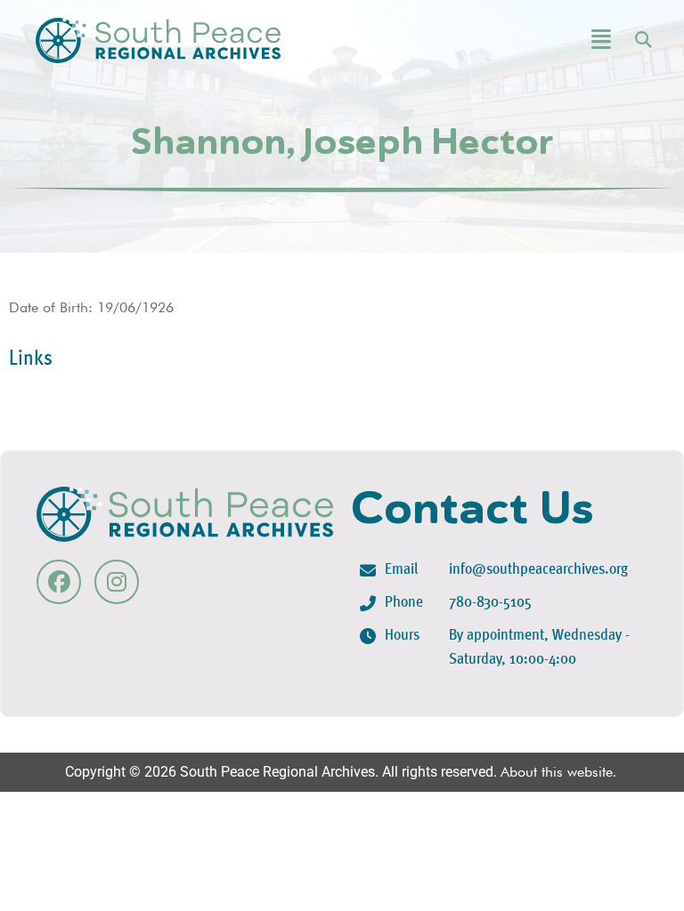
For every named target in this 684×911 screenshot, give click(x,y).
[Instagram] (116, 582)
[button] (556, 40)
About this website (557, 771)
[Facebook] (59, 582)
